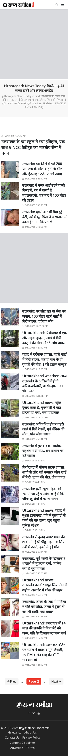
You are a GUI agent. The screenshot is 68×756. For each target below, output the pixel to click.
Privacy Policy (31, 738)
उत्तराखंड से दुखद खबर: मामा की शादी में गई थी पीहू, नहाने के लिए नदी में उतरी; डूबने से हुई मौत (43, 541)
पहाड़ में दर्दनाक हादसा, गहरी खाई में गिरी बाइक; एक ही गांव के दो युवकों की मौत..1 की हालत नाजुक (44, 359)
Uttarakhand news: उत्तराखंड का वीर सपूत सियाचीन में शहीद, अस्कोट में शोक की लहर (44, 584)
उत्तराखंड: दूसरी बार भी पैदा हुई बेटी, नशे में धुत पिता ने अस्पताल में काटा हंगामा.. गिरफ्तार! (44, 216)
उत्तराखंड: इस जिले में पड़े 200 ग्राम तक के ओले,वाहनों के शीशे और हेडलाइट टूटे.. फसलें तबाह (42, 168)
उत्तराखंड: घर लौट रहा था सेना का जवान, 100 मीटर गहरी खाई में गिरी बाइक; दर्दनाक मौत (44, 316)
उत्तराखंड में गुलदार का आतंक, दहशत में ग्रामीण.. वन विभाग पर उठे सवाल (42, 450)
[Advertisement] (34, 43)
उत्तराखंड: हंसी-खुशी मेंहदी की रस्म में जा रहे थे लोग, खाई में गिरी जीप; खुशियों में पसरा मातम (43, 493)
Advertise (16, 748)
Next (54, 681)
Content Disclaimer (22, 743)
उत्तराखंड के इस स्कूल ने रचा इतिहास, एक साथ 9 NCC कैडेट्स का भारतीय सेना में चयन (33, 147)
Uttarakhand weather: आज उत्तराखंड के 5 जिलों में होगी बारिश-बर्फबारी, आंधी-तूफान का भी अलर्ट (44, 383)
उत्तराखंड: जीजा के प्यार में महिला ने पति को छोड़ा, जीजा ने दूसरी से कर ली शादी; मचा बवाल (44, 606)
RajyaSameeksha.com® (34, 728)
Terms (30, 748)
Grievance (14, 732)
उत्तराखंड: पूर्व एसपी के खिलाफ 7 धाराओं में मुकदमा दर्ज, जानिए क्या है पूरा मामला (43, 563)
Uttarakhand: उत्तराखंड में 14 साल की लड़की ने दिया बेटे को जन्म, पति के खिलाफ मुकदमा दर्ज (44, 628)
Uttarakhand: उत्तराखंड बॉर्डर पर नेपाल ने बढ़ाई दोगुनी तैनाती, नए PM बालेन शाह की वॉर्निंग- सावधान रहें (43, 652)
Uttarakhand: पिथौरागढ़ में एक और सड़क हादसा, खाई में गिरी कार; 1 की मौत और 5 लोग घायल (44, 337)
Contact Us (12, 738)
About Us (30, 732)
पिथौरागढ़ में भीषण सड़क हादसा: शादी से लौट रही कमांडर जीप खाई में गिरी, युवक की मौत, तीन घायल (44, 472)
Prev (13, 681)
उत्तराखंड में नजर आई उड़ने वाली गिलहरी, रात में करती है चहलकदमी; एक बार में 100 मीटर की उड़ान (44, 193)
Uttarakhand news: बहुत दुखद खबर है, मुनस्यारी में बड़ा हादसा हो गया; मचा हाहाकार (41, 407)
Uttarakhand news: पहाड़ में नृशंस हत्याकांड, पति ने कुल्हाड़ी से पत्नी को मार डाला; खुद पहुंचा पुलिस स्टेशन (44, 518)
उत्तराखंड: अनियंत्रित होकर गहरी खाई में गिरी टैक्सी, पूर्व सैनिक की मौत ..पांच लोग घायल (43, 429)
